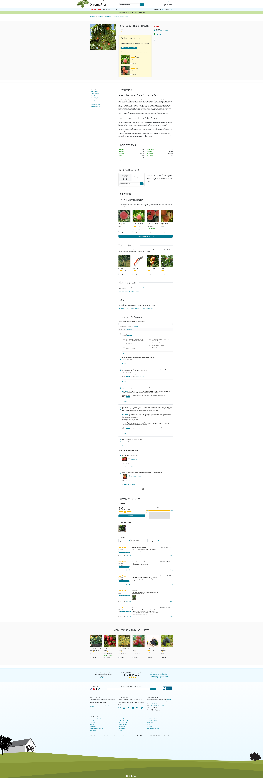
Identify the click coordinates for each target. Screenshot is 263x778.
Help (91, 1)
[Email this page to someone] (99, 689)
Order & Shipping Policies (152, 718)
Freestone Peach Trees (123, 308)
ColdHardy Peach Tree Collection (134, 476)
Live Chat (106, 1)
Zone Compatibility (95, 93)
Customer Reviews (95, 106)
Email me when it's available (129, 47)
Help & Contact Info (122, 722)
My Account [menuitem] (167, 9)
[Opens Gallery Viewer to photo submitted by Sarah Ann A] (122, 528)
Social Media (149, 726)
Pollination (93, 95)
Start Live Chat (154, 703)
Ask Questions (134, 31)
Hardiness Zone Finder (123, 720)
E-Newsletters (93, 726)
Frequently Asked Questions (96, 728)
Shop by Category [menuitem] (107, 9)
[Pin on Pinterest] (94, 689)
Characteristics (94, 91)
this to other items (162, 40)
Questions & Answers (96, 104)
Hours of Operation (122, 724)
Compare (134, 63)
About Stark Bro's (94, 720)
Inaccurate (142, 376)
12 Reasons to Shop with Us (166, 1)
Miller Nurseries (121, 726)
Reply (138, 376)
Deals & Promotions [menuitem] (96, 9)
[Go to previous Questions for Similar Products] (140, 489)
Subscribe (152, 689)
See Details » (103, 678)
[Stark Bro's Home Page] (98, 4)
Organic (120, 730)
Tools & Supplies (95, 97)
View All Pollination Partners (146, 236)
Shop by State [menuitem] (118, 9)
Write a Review (131, 515)
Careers (92, 724)
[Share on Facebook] (91, 689)
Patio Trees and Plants (147, 308)
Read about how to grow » (129, 291)
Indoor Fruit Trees (135, 308)
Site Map (148, 724)
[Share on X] (97, 689)
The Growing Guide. (142, 287)
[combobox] (124, 540)
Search (141, 4)
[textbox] (145, 324)
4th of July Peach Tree (132, 459)
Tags (92, 102)
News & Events (121, 728)
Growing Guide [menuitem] (157, 9)
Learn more (136, 326)
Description (94, 89)
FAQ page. (169, 699)
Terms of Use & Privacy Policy (153, 728)
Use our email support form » (157, 705)
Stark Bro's (92, 16)
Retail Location (150, 722)
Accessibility (93, 722)
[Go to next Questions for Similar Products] (150, 489)
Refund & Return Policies (152, 720)
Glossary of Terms (122, 718)
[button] (159, 510)
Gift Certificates (93, 730)
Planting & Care (94, 100)
